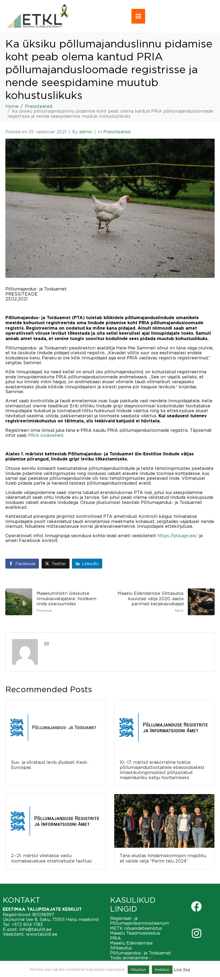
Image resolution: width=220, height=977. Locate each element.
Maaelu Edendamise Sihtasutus (131, 945)
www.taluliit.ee (41, 934)
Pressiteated (116, 131)
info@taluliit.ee (35, 929)
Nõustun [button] (138, 969)
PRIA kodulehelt (46, 435)
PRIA (115, 938)
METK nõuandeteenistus (136, 928)
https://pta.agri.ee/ (177, 535)
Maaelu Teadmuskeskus (135, 933)
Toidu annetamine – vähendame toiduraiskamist (139, 960)
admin (85, 131)
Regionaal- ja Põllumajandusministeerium (139, 921)
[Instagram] (196, 933)
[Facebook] (196, 906)
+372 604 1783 (27, 924)
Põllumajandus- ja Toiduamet (140, 952)
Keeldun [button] (162, 969)
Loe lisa (182, 970)
